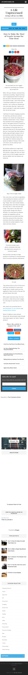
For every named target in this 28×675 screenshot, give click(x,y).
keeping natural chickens (9, 310)
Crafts (3, 591)
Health (7, 45)
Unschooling (5, 646)
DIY (4, 45)
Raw (11, 45)
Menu (14, 24)
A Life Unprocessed (5, 517)
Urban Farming (21, 45)
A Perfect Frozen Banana (14, 572)
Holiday (4, 614)
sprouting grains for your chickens (12, 308)
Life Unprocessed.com (7, 1)
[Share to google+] (15, 52)
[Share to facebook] (10, 52)
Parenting (4, 623)
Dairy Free (4, 594)
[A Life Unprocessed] (7, 519)
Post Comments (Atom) (14, 397)
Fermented (5, 601)
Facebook (17, 330)
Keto (3, 617)
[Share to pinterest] (18, 52)
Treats (4, 643)
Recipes (15, 45)
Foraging (4, 604)
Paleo (3, 620)
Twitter (11, 333)
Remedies (4, 640)
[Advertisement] (14, 420)
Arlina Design (18, 672)
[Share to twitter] (12, 52)
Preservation (5, 627)
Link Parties (4, 656)
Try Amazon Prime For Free (14, 504)
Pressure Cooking (6, 630)
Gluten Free (5, 607)
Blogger (17, 530)
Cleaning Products (6, 588)
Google (10, 330)
